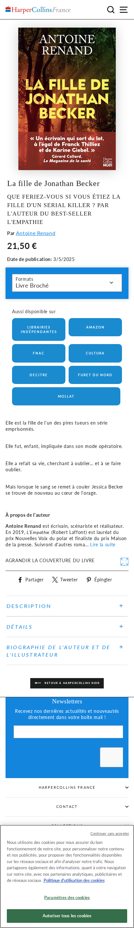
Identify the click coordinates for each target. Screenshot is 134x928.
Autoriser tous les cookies (67, 915)
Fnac (39, 353)
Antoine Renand (36, 233)
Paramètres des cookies (67, 897)
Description (29, 606)
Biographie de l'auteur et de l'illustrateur (59, 650)
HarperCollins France (67, 787)
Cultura (95, 353)
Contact (67, 806)
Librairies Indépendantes (39, 329)
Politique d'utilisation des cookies (74, 880)
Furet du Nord (95, 375)
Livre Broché (32, 285)
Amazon (95, 327)
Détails (20, 627)
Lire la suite (102, 544)
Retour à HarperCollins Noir (72, 683)
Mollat (66, 396)
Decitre (39, 375)
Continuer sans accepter (109, 833)
